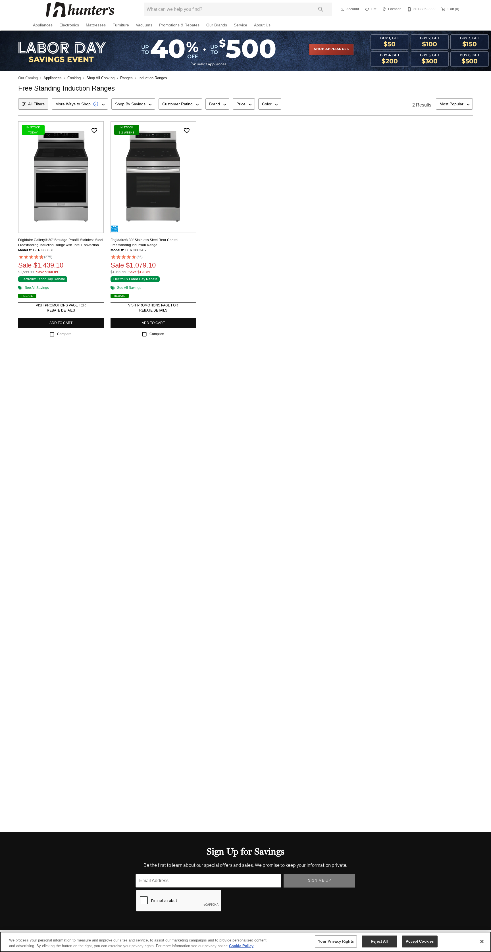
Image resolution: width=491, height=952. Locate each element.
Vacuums (144, 25)
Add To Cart (60, 323)
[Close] (482, 941)
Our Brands (216, 25)
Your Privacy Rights (335, 941)
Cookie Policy (241, 946)
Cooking (74, 78)
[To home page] (80, 9)
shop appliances (331, 49)
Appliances (43, 25)
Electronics (69, 25)
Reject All (379, 941)
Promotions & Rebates (179, 25)
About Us (262, 25)
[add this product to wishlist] (94, 130)
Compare (64, 334)
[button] (342, 9)
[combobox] (80, 104)
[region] (245, 942)
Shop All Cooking (100, 78)
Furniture (121, 25)
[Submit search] (321, 9)
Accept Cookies (420, 941)
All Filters (36, 104)
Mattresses (96, 25)
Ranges (126, 78)
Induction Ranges (152, 78)
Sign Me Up (319, 880)
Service (240, 25)
